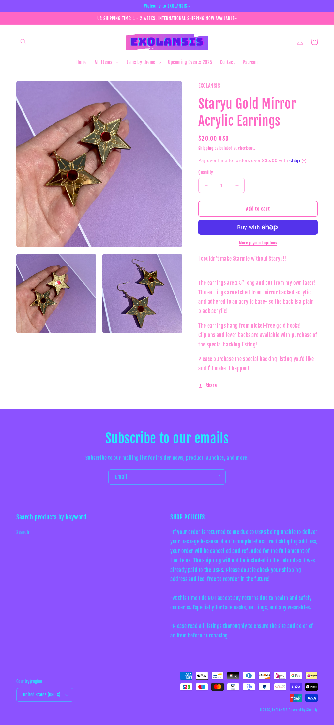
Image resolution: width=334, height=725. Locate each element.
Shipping (206, 148)
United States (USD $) (41, 694)
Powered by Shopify (303, 710)
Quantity (205, 172)
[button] (23, 42)
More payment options (258, 242)
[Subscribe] (218, 477)
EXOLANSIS (279, 710)
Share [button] (211, 385)
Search (22, 532)
